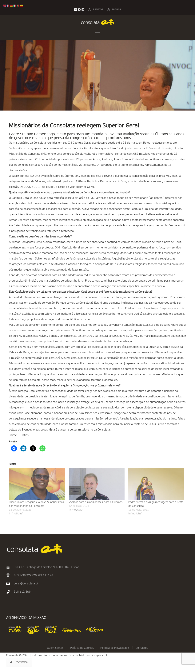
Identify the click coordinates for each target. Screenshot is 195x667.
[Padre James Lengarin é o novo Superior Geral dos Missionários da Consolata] (37, 484)
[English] (4, 5)
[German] (11, 5)
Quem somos (55, 647)
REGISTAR (98, 9)
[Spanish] (21, 5)
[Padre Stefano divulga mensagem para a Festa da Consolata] (156, 484)
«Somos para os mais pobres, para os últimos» (96, 502)
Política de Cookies (82, 647)
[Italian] (15, 5)
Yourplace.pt (99, 655)
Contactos (142, 647)
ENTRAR (116, 9)
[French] (8, 5)
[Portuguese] (18, 5)
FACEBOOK (22, 662)
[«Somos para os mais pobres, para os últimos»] (97, 484)
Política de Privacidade (114, 647)
